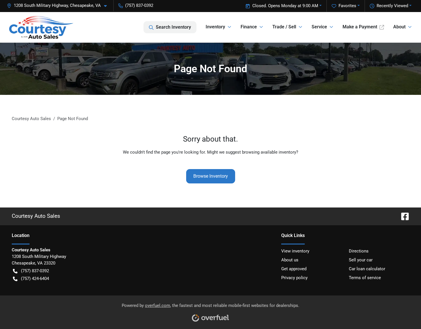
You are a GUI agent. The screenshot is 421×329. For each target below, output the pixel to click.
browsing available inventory (269, 152)
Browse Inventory (210, 176)
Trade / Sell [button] (284, 27)
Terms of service (365, 277)
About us (289, 260)
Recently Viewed (392, 5)
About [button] (399, 27)
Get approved (293, 268)
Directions (359, 251)
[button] (59, 5)
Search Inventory (173, 27)
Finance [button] (249, 27)
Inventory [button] (215, 27)
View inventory (295, 251)
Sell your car (361, 260)
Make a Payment (360, 27)
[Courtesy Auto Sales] (41, 27)
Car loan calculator (367, 268)
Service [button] (319, 27)
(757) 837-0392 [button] (139, 5)
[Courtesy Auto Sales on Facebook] (402, 216)
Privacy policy (294, 277)
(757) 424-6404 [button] (35, 278)
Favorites (347, 5)
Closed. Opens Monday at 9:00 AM (285, 5)
